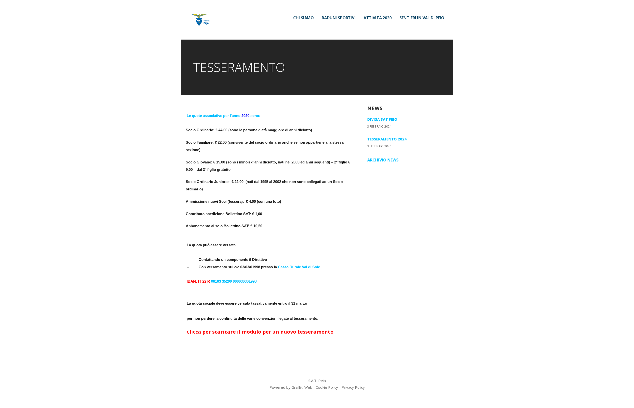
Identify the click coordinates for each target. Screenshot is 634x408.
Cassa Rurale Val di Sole (299, 267)
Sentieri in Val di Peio (421, 18)
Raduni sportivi (339, 18)
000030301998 (245, 281)
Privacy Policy (353, 387)
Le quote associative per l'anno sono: (223, 115)
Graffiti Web (301, 387)
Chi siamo (303, 18)
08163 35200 (221, 281)
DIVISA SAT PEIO (382, 119)
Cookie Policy (327, 387)
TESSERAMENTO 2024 (387, 138)
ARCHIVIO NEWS (382, 160)
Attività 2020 (378, 18)
